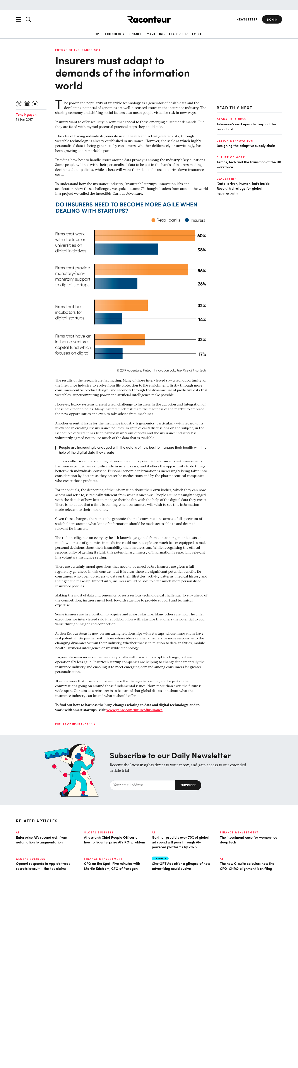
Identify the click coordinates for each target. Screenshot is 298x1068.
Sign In (272, 19)
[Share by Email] (35, 104)
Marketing (156, 34)
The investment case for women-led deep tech (248, 839)
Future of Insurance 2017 (78, 50)
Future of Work (231, 157)
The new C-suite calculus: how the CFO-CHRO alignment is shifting (247, 865)
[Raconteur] (149, 19)
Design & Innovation (235, 140)
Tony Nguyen (26, 114)
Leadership (178, 34)
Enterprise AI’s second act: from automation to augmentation (41, 839)
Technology (113, 34)
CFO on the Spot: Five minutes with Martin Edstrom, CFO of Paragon (112, 865)
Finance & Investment (239, 832)
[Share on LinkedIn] (27, 104)
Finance (135, 34)
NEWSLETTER (247, 19)
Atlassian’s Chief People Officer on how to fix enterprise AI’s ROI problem (114, 839)
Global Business (231, 119)
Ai (17, 832)
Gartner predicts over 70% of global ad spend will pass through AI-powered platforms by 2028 (180, 842)
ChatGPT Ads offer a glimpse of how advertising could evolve (181, 865)
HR (97, 34)
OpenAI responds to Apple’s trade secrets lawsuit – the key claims (43, 865)
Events (197, 34)
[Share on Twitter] (19, 104)
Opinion (160, 858)
